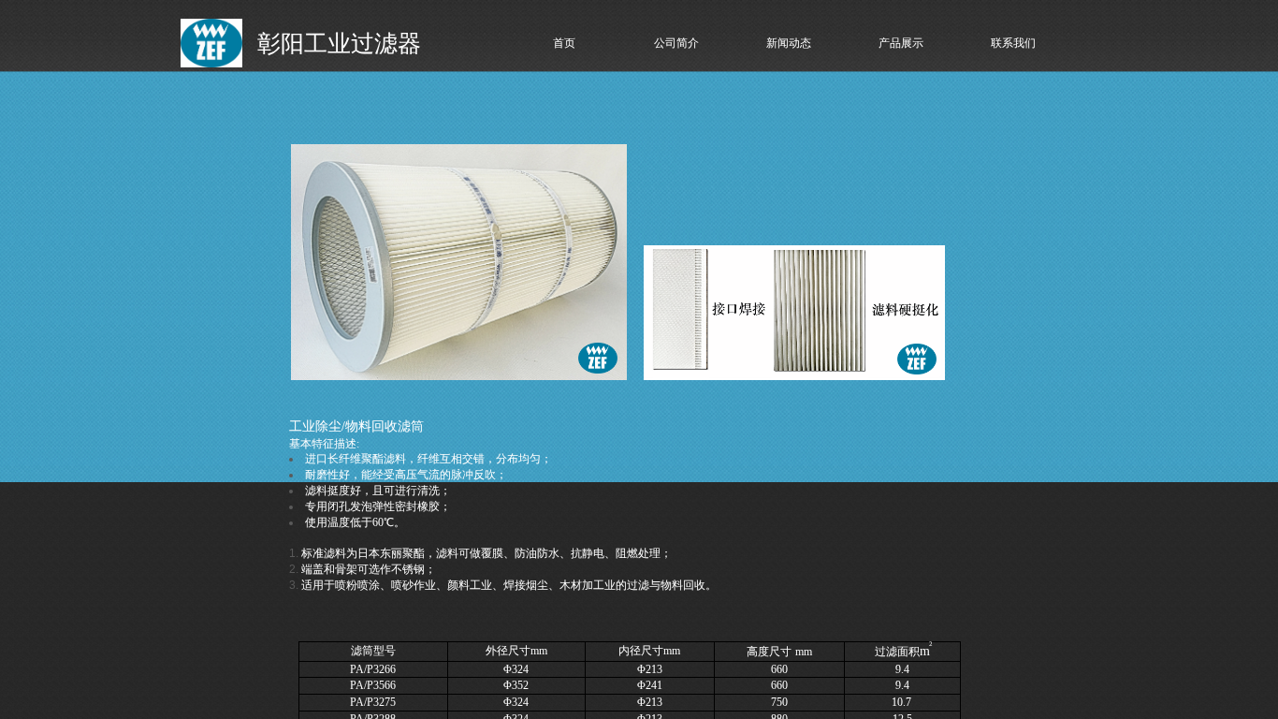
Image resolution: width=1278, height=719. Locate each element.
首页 (564, 43)
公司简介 (676, 43)
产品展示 (901, 43)
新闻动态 (788, 43)
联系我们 (1013, 43)
